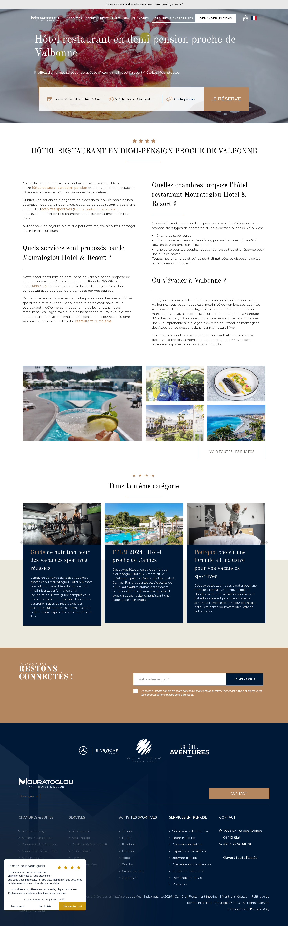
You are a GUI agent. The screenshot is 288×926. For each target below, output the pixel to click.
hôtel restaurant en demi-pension (60, 188)
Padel (126, 838)
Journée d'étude (185, 858)
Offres (91, 18)
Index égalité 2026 (158, 897)
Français (28, 796)
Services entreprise (188, 817)
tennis (79, 209)
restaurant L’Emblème (93, 321)
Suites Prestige (34, 831)
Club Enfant (81, 851)
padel (90, 209)
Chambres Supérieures (39, 844)
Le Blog (78, 858)
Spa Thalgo (81, 838)
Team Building (183, 838)
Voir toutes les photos (231, 452)
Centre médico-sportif (89, 844)
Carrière (180, 897)
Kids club (39, 286)
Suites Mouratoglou (37, 838)
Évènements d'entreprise (191, 864)
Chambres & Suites (36, 817)
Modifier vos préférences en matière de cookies (106, 897)
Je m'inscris (245, 679)
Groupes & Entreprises (173, 18)
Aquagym (129, 878)
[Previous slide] (22, 542)
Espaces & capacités (189, 851)
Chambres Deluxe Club (39, 851)
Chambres (140, 18)
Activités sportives (138, 817)
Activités (74, 18)
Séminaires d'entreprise (190, 831)
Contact (239, 793)
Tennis (127, 831)
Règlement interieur (203, 897)
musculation (106, 209)
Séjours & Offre (34, 858)
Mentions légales (234, 897)
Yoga (126, 858)
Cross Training (133, 871)
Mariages (179, 884)
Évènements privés (187, 844)
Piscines (129, 844)
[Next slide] (266, 542)
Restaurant (110, 18)
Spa (126, 18)
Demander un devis (216, 18)
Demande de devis (187, 878)
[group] (62, 564)
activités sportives (56, 209)
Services (77, 817)
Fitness (128, 851)
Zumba (127, 864)
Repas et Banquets (188, 871)
